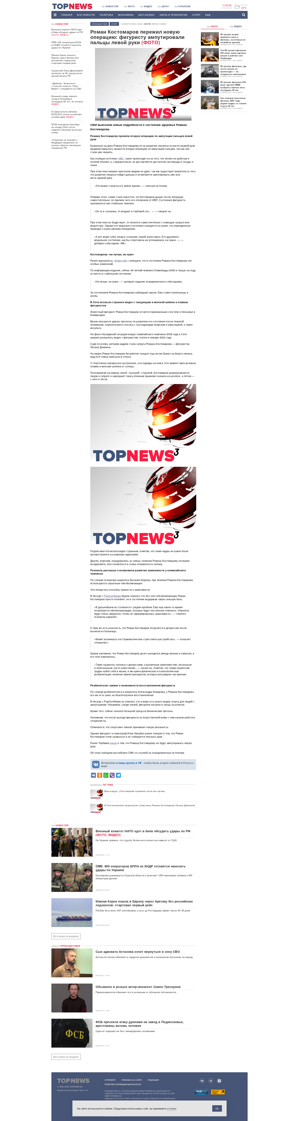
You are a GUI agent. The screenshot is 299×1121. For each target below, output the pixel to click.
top (110, 6)
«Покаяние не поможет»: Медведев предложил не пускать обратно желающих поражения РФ (66, 143)
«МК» (121, 158)
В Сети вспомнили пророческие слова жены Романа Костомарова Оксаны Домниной (149, 805)
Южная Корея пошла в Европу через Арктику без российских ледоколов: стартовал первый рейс (65, 58)
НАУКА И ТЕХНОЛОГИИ (173, 14)
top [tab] (212, 26)
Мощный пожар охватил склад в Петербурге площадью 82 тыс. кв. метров (67, 100)
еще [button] (208, 14)
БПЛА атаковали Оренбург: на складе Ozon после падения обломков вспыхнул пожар (66, 128)
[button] (55, 15)
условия (171, 1108)
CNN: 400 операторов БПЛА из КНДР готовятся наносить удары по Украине (66, 45)
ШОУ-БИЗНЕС (146, 14)
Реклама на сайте (132, 1080)
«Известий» (121, 260)
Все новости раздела (66, 936)
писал (113, 743)
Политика (106, 14)
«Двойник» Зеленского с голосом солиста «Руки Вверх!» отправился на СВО (66, 86)
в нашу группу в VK (129, 763)
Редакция (153, 1080)
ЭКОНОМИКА (126, 14)
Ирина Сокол (159, 23)
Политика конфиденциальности (123, 1084)
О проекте (110, 1080)
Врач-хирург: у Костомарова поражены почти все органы (134, 791)
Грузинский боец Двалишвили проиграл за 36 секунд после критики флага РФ (67, 73)
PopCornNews (112, 596)
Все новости (86, 14)
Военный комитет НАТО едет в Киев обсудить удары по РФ (67, 32)
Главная (66, 14)
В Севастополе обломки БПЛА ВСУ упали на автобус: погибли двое (66, 114)
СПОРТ (196, 14)
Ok (217, 1108)
